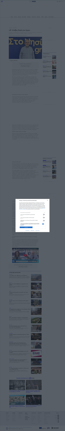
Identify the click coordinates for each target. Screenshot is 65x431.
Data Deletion (27, 230)
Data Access (32, 230)
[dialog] (32, 215)
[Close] (48, 200)
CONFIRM (26, 227)
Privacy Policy (37, 230)
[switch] (43, 214)
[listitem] (32, 212)
